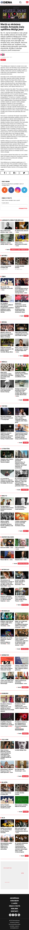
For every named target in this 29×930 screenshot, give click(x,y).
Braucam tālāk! (7, 547)
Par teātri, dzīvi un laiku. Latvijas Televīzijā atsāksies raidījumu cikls (21, 419)
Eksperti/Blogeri (8, 537)
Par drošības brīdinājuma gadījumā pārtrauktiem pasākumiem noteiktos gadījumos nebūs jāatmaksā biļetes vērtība (7, 308)
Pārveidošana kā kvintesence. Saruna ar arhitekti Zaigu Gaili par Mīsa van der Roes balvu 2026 (7, 583)
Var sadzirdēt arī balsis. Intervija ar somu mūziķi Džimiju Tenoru (21, 599)
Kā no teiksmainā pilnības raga (6, 231)
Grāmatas (5, 655)
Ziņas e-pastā (14, 906)
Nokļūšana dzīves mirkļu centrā (6, 243)
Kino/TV (3, 59)
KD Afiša (4, 782)
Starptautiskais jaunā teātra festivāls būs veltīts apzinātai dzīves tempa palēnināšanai (21, 435)
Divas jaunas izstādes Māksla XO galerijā (21, 805)
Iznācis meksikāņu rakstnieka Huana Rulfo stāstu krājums (7, 668)
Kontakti (14, 911)
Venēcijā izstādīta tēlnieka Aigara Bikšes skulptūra (21, 374)
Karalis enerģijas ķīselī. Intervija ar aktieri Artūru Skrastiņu (20, 582)
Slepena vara (21, 559)
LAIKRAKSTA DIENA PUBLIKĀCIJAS (13, 220)
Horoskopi (14, 901)
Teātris (4, 406)
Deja (3, 818)
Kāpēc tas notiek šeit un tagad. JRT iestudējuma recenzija (21, 624)
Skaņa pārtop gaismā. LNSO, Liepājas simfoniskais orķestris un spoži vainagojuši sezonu (21, 641)
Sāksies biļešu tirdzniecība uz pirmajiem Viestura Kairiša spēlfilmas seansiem (7, 524)
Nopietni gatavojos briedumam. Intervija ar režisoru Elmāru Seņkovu (6, 599)
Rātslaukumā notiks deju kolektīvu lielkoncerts (6, 846)
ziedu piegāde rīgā (7, 867)
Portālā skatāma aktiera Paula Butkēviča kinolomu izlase (7, 508)
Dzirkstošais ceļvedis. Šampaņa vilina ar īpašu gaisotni (7, 771)
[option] (14, 14)
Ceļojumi (5, 739)
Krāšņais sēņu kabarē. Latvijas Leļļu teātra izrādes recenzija (7, 623)
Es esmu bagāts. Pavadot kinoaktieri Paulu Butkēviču (20, 508)
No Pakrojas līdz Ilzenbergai (20, 770)
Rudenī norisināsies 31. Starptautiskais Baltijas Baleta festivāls (6, 830)
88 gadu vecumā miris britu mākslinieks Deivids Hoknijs (7, 390)
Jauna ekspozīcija (6, 266)
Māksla (4, 362)
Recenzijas (6, 611)
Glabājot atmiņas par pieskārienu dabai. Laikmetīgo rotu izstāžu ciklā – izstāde (21, 392)
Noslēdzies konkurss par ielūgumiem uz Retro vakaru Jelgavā (21, 706)
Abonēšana (14, 898)
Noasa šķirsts (7, 559)
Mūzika (4, 322)
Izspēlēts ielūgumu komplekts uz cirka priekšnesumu (7, 724)
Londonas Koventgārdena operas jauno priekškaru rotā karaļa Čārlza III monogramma (21, 289)
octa (22, 873)
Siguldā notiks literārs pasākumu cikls (7, 460)
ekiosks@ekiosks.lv (14, 928)
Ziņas (4, 276)
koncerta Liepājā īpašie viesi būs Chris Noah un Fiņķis (21, 334)
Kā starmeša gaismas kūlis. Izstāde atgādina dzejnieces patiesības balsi (21, 482)
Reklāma (14, 908)
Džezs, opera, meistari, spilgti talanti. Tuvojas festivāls (21, 349)
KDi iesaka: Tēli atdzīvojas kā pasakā (7, 288)
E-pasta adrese (5, 203)
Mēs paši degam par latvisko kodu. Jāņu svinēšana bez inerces (21, 830)
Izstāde (20, 750)
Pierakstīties (23, 208)
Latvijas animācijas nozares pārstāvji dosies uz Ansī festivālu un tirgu (20, 523)
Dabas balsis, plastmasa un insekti (21, 244)
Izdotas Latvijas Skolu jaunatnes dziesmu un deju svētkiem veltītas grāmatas (21, 668)
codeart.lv (17, 926)
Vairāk (8, 249)
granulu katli (7, 882)
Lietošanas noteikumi (14, 922)
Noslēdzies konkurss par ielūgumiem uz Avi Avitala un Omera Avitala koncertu (7, 707)
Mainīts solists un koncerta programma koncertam (7, 335)
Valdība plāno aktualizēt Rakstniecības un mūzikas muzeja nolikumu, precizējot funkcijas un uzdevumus (21, 463)
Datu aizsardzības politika (14, 924)
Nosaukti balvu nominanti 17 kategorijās (7, 418)
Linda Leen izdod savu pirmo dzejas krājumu (7, 682)
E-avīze (14, 903)
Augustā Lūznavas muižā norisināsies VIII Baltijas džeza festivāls (7, 350)
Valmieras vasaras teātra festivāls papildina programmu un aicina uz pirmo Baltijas (7, 435)
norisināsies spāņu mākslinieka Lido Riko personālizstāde (7, 375)
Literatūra (6, 448)
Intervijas (5, 569)
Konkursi (5, 693)
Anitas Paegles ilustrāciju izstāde (6, 806)
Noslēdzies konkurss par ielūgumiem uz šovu (21, 724)
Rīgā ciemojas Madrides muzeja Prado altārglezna (6, 754)
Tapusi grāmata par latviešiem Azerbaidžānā (21, 682)
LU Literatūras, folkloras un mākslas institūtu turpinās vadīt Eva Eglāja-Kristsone (7, 481)
